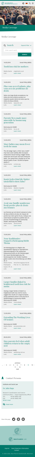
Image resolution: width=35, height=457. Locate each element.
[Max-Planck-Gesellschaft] (17, 431)
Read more (9, 404)
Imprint (7, 448)
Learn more (17, 73)
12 (19, 367)
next (17, 369)
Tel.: (4, 396)
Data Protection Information (20, 448)
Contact (16, 450)
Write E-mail (7, 400)
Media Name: (8, 71)
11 (15, 367)
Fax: (4, 398)
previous (17, 363)
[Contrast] (23, 3)
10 (32, 365)
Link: (5, 73)
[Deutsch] (27, 3)
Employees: (7, 265)
